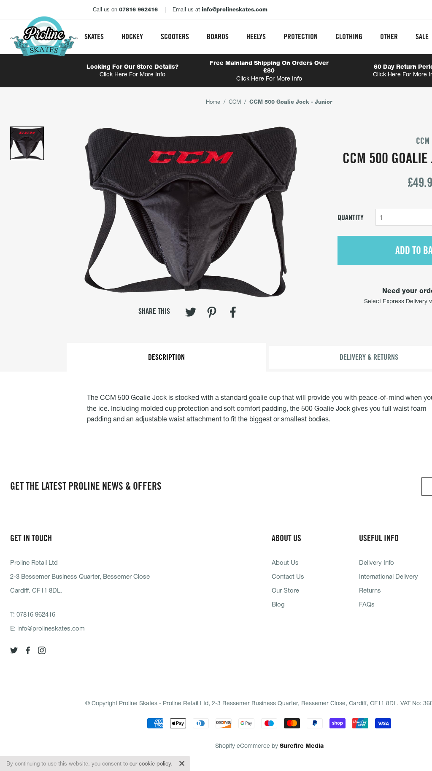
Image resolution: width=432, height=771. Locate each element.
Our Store (285, 590)
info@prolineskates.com (51, 628)
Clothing (348, 36)
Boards (218, 36)
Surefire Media (302, 745)
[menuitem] (94, 36)
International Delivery (388, 576)
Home (213, 101)
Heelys (256, 36)
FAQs (367, 604)
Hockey (132, 36)
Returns (370, 590)
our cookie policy (150, 763)
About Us (285, 562)
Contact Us (288, 576)
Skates (94, 36)
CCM (235, 101)
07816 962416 (35, 614)
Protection (301, 36)
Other (389, 36)
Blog (278, 604)
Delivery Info (376, 562)
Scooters (175, 36)
